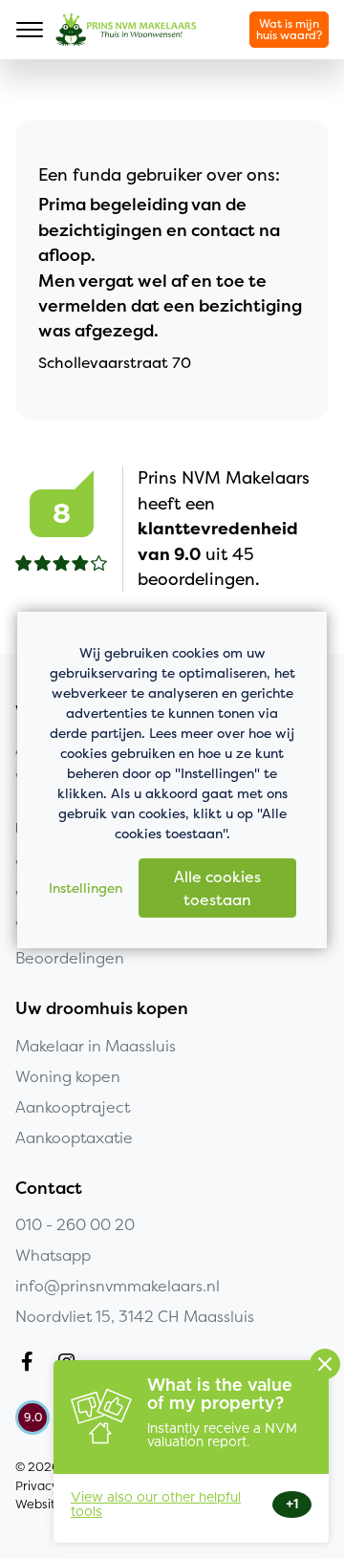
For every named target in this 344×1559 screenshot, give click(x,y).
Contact (48, 1188)
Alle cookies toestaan (217, 888)
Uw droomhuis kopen (101, 1008)
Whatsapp (53, 1255)
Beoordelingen (69, 957)
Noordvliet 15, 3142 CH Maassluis (134, 1316)
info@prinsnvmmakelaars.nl (117, 1285)
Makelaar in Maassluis (95, 1045)
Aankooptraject (72, 1106)
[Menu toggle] (29, 29)
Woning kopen (67, 1076)
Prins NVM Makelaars (126, 29)
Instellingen (85, 887)
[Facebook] (31, 1364)
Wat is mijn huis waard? (289, 29)
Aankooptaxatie (74, 1137)
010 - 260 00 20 (75, 1224)
